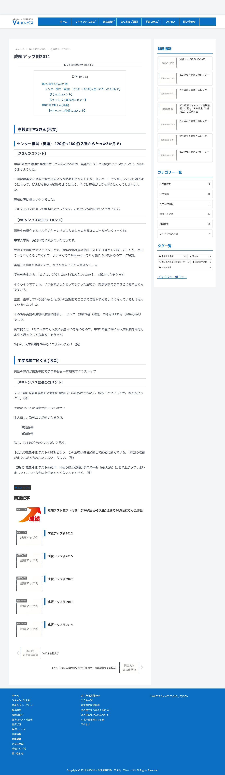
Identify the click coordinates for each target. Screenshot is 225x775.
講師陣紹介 (18, 714)
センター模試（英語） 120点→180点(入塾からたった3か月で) (82, 89)
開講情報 (16, 734)
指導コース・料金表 (22, 719)
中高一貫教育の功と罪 (92, 719)
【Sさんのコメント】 (61, 94)
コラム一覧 (87, 700)
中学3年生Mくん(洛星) (55, 105)
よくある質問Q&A (90, 695)
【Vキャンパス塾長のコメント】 (67, 100)
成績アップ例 (24, 487)
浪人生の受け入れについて (95, 714)
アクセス (85, 724)
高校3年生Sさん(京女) (55, 84)
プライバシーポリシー (172, 277)
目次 (75, 76)
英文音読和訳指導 (90, 705)
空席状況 (16, 724)
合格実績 (16, 738)
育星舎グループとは (22, 705)
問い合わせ (18, 753)
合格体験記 (18, 743)
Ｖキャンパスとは (21, 700)
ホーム (15, 695)
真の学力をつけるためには (95, 710)
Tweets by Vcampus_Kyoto (169, 696)
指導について (19, 729)
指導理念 (16, 710)
